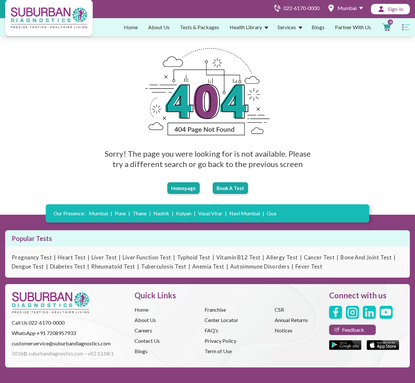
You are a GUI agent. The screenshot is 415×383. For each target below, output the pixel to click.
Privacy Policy (220, 341)
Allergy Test (282, 257)
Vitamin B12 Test (238, 257)
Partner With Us (353, 27)
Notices (283, 330)
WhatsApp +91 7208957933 (44, 333)
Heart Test (72, 257)
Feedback (353, 330)
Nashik (163, 213)
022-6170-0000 (47, 322)
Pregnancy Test (32, 257)
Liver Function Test (147, 257)
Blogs (318, 27)
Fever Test (308, 266)
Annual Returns (291, 320)
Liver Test (104, 257)
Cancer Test (319, 257)
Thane (142, 213)
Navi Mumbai (246, 213)
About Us (159, 27)
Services (287, 27)
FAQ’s (211, 330)
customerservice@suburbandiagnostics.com (61, 343)
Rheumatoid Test (113, 266)
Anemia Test (208, 266)
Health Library (246, 27)
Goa (271, 213)
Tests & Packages (199, 27)
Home (131, 27)
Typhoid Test (193, 257)
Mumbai (100, 213)
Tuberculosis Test (163, 266)
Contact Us (147, 341)
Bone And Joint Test (366, 257)
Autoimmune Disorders (260, 266)
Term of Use (218, 351)
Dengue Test (28, 266)
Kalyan (186, 213)
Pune (122, 213)
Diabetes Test (68, 266)
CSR (279, 309)
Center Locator (221, 320)
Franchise (215, 309)
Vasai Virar (212, 213)
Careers (143, 330)
